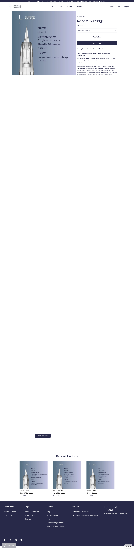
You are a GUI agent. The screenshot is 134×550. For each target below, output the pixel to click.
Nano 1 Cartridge (59, 493)
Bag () (126, 6)
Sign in (111, 6)
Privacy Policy (30, 515)
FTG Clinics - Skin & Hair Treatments (85, 515)
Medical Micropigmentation (56, 526)
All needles (81, 16)
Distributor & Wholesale (80, 512)
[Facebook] (5, 540)
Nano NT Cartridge (26, 493)
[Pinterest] (16, 540)
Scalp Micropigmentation (55, 523)
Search (118, 6)
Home (52, 6)
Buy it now (97, 43)
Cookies (28, 519)
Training (69, 6)
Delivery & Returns (10, 512)
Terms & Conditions (32, 512)
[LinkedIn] (21, 540)
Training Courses (52, 515)
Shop (60, 6)
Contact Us (80, 6)
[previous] (2, 477)
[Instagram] (10, 540)
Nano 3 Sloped (92, 493)
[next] (132, 477)
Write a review (43, 436)
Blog (48, 512)
